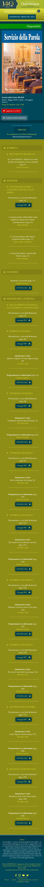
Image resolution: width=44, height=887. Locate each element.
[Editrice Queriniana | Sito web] (22, 4)
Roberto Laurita (22, 167)
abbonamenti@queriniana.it (22, 137)
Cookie (14, 879)
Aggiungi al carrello (13, 111)
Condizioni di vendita (22, 881)
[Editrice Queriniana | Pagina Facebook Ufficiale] (16, 875)
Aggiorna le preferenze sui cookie (28, 879)
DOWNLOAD (22, 288)
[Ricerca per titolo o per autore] (38, 10)
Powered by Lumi (22, 878)
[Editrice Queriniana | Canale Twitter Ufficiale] (27, 875)
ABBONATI (22, 130)
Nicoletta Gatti (22, 364)
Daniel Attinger (22, 259)
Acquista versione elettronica (16, 118)
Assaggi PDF (22, 205)
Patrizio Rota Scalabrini (22, 242)
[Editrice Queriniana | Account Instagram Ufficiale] (19, 875)
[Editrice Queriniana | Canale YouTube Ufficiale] (23, 875)
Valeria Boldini (22, 225)
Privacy (7, 879)
